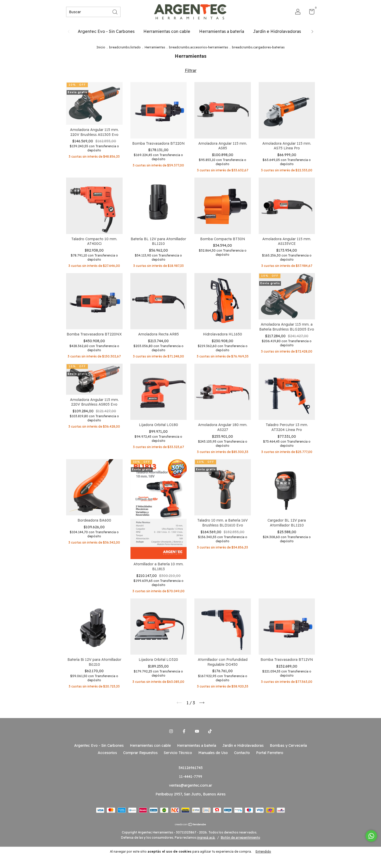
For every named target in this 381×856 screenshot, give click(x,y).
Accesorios (107, 752)
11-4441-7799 (190, 776)
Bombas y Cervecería (288, 745)
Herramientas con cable (166, 31)
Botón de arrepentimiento (240, 837)
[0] (310, 13)
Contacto (242, 752)
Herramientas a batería (221, 31)
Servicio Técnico (178, 752)
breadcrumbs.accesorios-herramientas (198, 47)
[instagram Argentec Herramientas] (171, 731)
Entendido (263, 851)
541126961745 (191, 767)
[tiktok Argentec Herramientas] (210, 731)
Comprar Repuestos (140, 752)
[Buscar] (115, 11)
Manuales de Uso (213, 752)
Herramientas (155, 47)
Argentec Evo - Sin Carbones (106, 31)
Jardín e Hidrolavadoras (277, 31)
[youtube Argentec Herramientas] (197, 731)
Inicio (100, 47)
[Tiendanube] (190, 824)
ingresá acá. (206, 837)
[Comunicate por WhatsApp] (371, 836)
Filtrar (190, 70)
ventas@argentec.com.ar (190, 785)
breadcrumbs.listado (125, 47)
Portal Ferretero (269, 752)
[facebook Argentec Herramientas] (184, 731)
